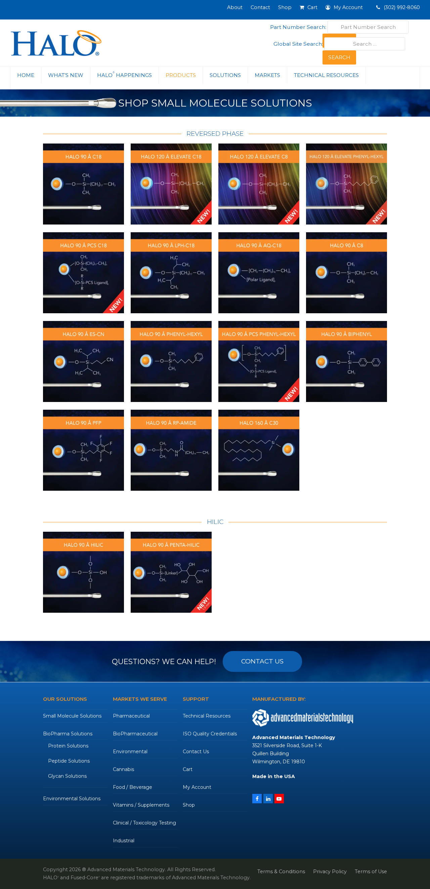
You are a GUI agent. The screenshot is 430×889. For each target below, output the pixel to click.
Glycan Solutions (67, 776)
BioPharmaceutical (135, 734)
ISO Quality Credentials (210, 734)
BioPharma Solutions (67, 734)
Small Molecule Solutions (72, 716)
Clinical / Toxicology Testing (144, 823)
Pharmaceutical (131, 716)
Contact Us (196, 752)
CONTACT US (262, 661)
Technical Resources (206, 716)
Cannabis (123, 769)
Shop (189, 805)
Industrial (123, 841)
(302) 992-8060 (401, 7)
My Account (197, 787)
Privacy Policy (330, 871)
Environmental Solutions (71, 799)
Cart (187, 769)
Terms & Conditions (281, 871)
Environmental (130, 752)
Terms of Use (371, 871)
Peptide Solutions (69, 761)
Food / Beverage (132, 787)
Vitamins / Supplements (141, 805)
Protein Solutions (68, 746)
